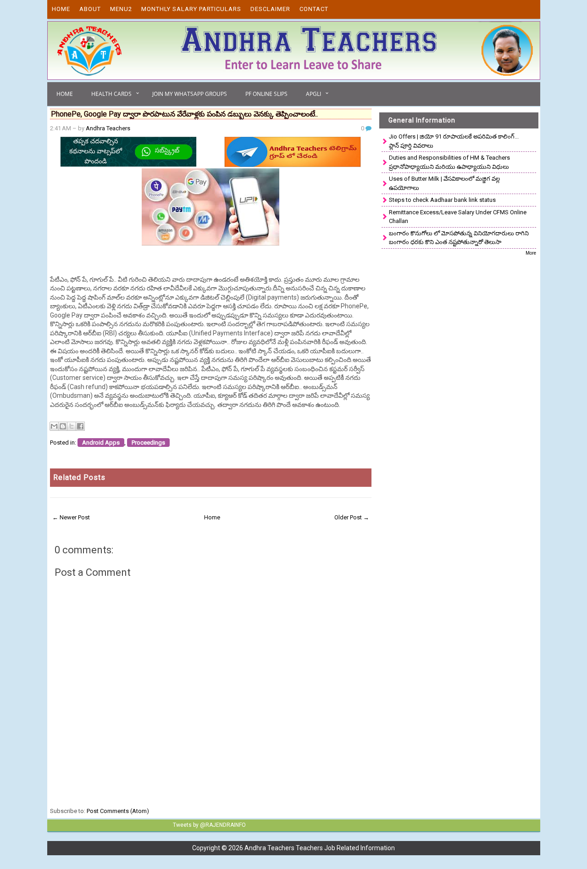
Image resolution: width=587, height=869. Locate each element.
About (90, 9)
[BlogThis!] (62, 426)
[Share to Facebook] (80, 426)
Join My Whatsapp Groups (189, 94)
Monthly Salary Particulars (191, 9)
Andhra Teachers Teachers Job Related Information (319, 848)
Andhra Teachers (108, 128)
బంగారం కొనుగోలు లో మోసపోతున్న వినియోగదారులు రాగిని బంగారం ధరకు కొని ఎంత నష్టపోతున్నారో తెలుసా (459, 238)
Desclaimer (270, 9)
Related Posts (79, 477)
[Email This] (54, 426)
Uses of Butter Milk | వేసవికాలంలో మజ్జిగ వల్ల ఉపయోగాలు (444, 183)
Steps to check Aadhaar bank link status (442, 199)
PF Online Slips (266, 94)
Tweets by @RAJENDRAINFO (209, 825)
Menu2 (121, 9)
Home (61, 9)
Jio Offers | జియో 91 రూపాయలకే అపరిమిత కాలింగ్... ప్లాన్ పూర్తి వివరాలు (454, 141)
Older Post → (351, 517)
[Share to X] (71, 426)
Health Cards (111, 94)
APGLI (313, 94)
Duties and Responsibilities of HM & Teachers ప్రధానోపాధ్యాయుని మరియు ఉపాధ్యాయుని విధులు (449, 162)
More (531, 253)
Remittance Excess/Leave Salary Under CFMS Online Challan (457, 217)
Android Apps (101, 442)
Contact (313, 9)
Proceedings (148, 442)
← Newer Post (71, 517)
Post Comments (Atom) (118, 811)
